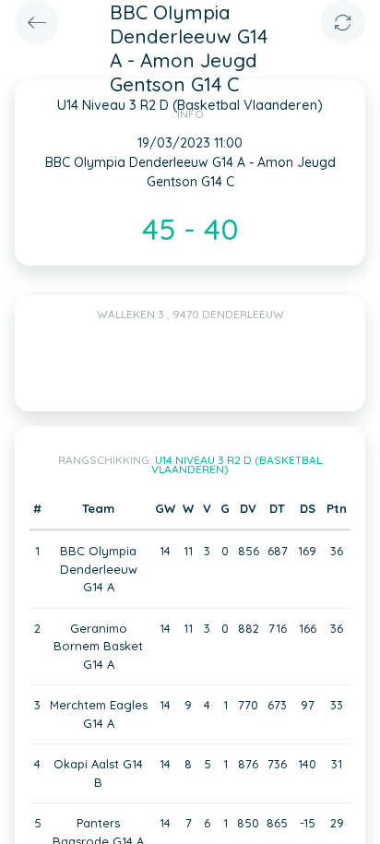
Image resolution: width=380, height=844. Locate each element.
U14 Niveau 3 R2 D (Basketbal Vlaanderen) (236, 464)
